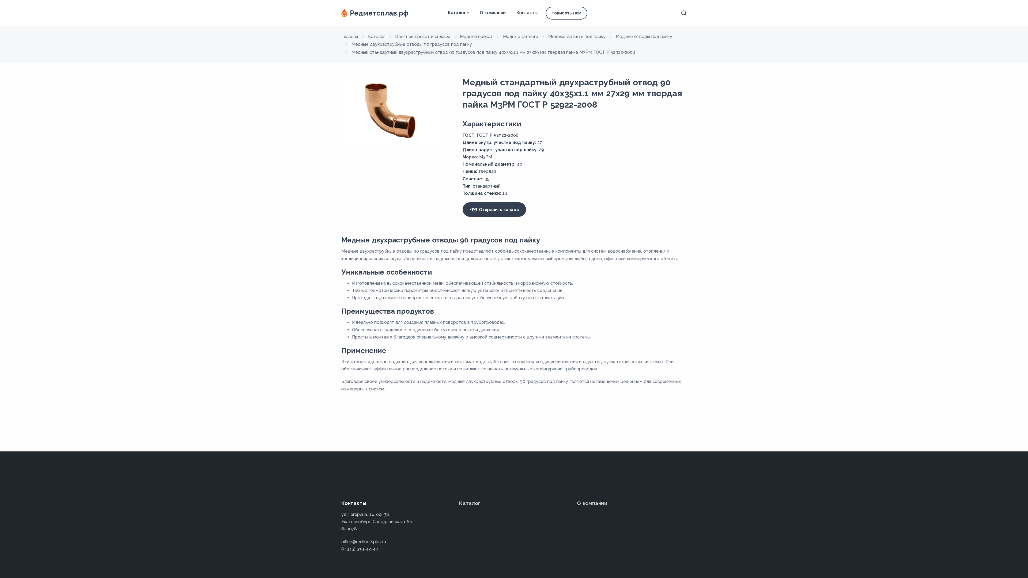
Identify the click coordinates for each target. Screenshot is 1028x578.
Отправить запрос (498, 209)
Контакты (526, 12)
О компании (493, 12)
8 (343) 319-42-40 (359, 549)
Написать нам (566, 13)
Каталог (457, 12)
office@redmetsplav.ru (363, 541)
